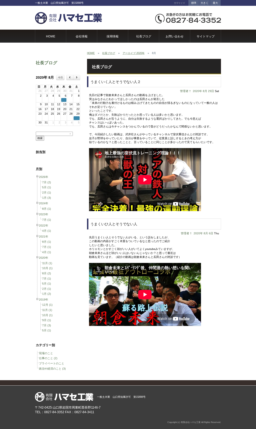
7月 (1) (46, 219)
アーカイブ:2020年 (134, 53)
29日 (211, 91)
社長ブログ (46, 62)
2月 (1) (46, 192)
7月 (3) (46, 325)
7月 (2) (46, 182)
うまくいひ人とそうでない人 (113, 224)
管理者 (184, 91)
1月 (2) (46, 293)
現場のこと (46, 353)
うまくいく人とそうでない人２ (115, 82)
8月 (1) (46, 208)
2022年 (43, 225)
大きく (204, 2)
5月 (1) (46, 187)
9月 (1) (46, 320)
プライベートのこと (51, 363)
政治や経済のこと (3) (52, 368)
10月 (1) (47, 268)
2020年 (43, 257)
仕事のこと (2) (48, 358)
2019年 (43, 299)
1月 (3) (46, 197)
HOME (91, 53)
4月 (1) (46, 230)
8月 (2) (46, 273)
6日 (211, 233)
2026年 (43, 176)
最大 (215, 2)
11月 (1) (47, 263)
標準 (193, 2)
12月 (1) (47, 304)
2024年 (43, 203)
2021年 (43, 236)
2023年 (43, 214)
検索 (40, 138)
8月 (205, 91)
